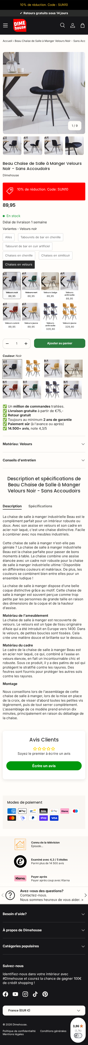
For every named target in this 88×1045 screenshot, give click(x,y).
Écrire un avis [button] (44, 766)
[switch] (78, 1035)
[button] (83, 25)
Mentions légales (13, 1034)
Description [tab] (12, 506)
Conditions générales (53, 1031)
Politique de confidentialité (19, 1031)
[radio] (8, 237)
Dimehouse (11, 175)
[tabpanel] (44, 617)
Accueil (7, 41)
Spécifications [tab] (40, 506)
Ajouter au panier (59, 343)
